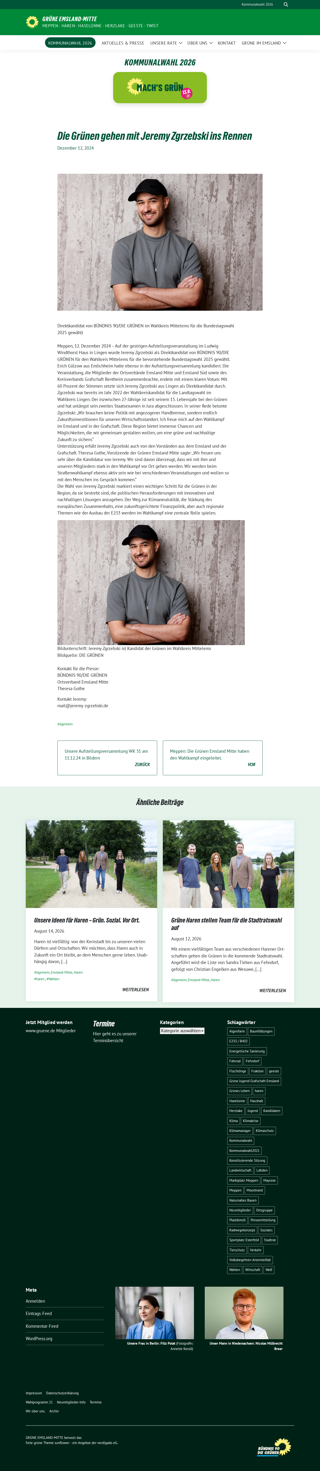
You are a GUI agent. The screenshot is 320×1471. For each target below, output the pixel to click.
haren (40, 979)
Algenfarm (237, 1031)
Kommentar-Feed (42, 1326)
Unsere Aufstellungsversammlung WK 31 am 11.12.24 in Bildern (107, 757)
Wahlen (53, 979)
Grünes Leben (239, 1091)
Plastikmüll (237, 1220)
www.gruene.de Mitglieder (51, 1030)
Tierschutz (237, 1250)
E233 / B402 (238, 1041)
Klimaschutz (265, 1130)
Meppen (235, 1190)
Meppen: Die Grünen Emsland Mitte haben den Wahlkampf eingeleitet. (212, 757)
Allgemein (65, 724)
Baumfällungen (261, 1031)
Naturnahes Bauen (243, 1200)
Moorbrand (255, 1190)
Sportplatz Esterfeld (244, 1240)
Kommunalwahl (240, 1140)
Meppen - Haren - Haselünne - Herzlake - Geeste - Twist (100, 25)
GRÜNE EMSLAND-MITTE (69, 19)
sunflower (62, 1443)
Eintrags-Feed (39, 1313)
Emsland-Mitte (61, 972)
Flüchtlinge (237, 1071)
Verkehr (255, 1250)
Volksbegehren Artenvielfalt (250, 1260)
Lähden (262, 1170)
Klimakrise (250, 1121)
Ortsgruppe (264, 1210)
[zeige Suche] (285, 4)
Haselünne (237, 1101)
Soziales (266, 1230)
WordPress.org (39, 1338)
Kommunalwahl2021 (244, 1150)
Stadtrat (270, 1240)
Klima (233, 1121)
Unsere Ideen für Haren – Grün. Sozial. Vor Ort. (87, 920)
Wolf (269, 1269)
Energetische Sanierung (247, 1051)
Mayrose (269, 1180)
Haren (78, 972)
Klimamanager (240, 1130)
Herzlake (235, 1110)
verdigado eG (107, 1443)
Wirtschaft (252, 1269)
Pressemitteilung (263, 1220)
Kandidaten (271, 1110)
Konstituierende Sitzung (247, 1160)
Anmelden (35, 1301)
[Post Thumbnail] (91, 863)
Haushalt (256, 1101)
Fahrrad (235, 1061)
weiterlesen (135, 989)
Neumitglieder (240, 1210)
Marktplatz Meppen (243, 1180)
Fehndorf (252, 1061)
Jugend (253, 1110)
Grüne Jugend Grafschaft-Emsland (254, 1081)
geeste (274, 1071)
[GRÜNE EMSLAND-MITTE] (32, 21)
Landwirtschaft (240, 1170)
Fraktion (257, 1071)
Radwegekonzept (242, 1230)
